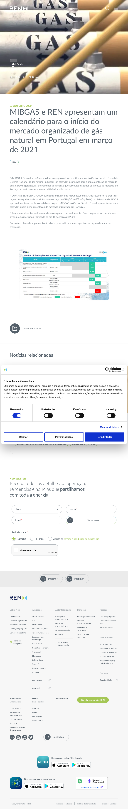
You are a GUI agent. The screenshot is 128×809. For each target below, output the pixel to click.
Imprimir (52, 578)
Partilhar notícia (32, 328)
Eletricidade (37, 624)
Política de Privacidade (86, 804)
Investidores (15, 699)
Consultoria (37, 644)
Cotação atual (15, 708)
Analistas (13, 723)
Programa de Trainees (108, 648)
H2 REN (35, 672)
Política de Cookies (108, 804)
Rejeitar (23, 437)
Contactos (58, 736)
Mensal (40, 538)
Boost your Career (107, 644)
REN (12, 76)
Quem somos (15, 616)
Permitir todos (104, 437)
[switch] (48, 415)
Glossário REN (61, 699)
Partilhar (79, 578)
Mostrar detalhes (109, 427)
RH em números (106, 627)
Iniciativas (59, 634)
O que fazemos (38, 616)
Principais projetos (39, 629)
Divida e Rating (16, 719)
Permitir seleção (64, 437)
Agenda (35, 712)
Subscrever (93, 520)
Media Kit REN (38, 720)
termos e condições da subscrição (82, 538)
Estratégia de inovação (86, 616)
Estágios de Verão (107, 656)
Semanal (22, 538)
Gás (14, 162)
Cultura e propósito (108, 616)
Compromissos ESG (18, 633)
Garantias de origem (40, 648)
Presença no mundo (18, 624)
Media (21, 76)
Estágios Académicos (108, 652)
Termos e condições (64, 804)
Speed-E (35, 664)
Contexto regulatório (18, 620)
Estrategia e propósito (18, 629)
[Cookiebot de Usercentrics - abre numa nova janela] (110, 369)
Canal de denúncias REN (93, 700)
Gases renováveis (39, 668)
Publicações (37, 716)
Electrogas (36, 656)
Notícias (33, 76)
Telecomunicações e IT (41, 633)
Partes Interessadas (62, 630)
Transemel (36, 652)
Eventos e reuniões (17, 727)
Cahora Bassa (37, 660)
